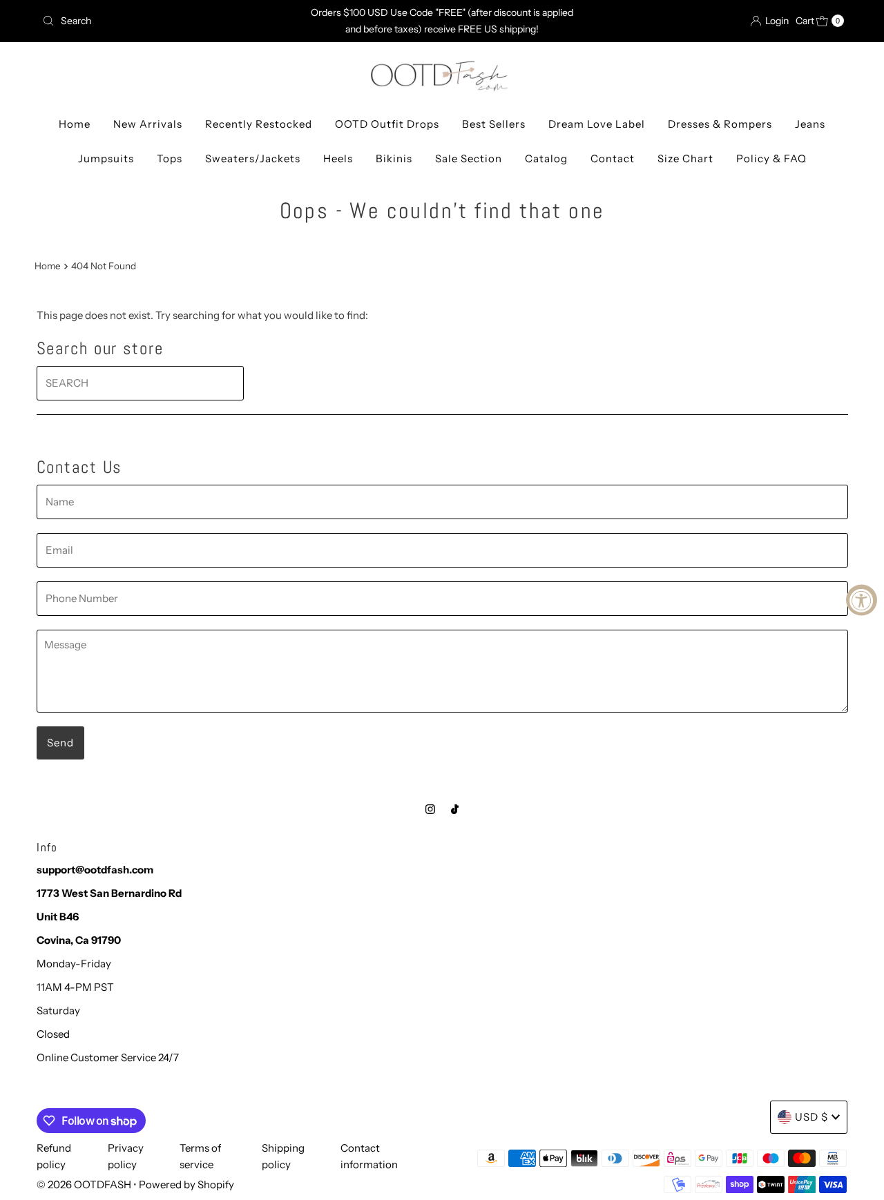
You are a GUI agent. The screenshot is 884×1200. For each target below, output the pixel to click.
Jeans (810, 123)
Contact (612, 158)
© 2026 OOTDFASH (84, 1184)
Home (74, 123)
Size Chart (685, 158)
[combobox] (168, 21)
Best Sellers (494, 123)
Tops (169, 158)
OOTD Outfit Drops (387, 123)
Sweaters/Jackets (252, 158)
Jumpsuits (106, 158)
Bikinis (394, 158)
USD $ (811, 1116)
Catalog (546, 158)
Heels (338, 158)
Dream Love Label (596, 123)
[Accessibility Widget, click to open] (861, 600)
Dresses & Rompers (720, 123)
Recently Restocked (258, 123)
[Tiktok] (455, 809)
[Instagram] (430, 809)
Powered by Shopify (186, 1184)
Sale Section (468, 158)
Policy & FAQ (771, 158)
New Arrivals (147, 123)
